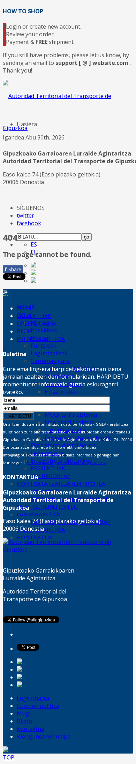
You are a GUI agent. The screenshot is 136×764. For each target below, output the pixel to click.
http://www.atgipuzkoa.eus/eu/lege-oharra (66, 462)
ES (34, 244)
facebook (29, 223)
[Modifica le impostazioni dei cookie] (5, 750)
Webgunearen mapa (43, 736)
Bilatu (24, 721)
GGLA (24, 308)
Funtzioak (43, 345)
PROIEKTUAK (48, 468)
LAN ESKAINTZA (38, 514)
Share (13, 269)
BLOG (24, 331)
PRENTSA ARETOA (41, 339)
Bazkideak (44, 330)
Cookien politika (38, 706)
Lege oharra (33, 698)
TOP (8, 757)
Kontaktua (30, 729)
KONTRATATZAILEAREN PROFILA (61, 483)
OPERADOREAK (50, 476)
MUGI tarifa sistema (71, 414)
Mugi (23, 713)
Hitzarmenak (61, 391)
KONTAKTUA (35, 537)
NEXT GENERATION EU (47, 506)
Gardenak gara (50, 361)
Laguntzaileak (49, 353)
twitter (25, 215)
